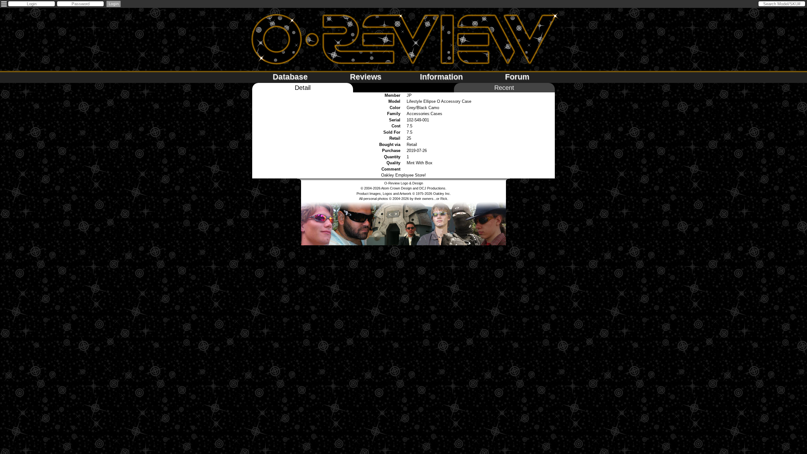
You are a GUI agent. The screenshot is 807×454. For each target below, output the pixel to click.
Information (441, 76)
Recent (504, 87)
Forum (517, 76)
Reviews (365, 76)
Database (290, 76)
